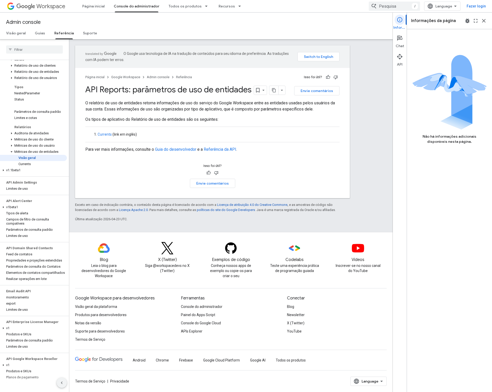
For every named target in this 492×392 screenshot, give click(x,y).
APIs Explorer (191, 331)
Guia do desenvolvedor (175, 149)
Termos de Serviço (90, 339)
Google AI (257, 360)
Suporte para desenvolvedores (100, 331)
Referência (64, 33)
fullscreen (476, 21)
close (484, 21)
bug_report (467, 21)
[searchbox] (34, 49)
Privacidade (119, 381)
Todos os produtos (185, 6)
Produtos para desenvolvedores (101, 315)
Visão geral (16, 33)
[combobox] (394, 6)
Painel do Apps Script (198, 315)
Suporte (90, 33)
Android (139, 360)
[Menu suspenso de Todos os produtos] (208, 6)
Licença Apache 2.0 (133, 210)
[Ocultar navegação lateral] (62, 383)
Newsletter (296, 315)
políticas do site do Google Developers (226, 210)
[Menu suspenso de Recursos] (241, 6)
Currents (105, 134)
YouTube (294, 331)
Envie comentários (317, 90)
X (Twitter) (295, 323)
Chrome (162, 360)
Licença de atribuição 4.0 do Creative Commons (252, 205)
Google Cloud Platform (221, 360)
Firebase (186, 360)
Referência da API (220, 149)
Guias (40, 33)
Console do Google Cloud (201, 323)
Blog (290, 307)
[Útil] (328, 77)
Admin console (23, 22)
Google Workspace (125, 77)
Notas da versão (88, 323)
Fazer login (476, 6)
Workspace (50, 6)
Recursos (227, 6)
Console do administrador (136, 6)
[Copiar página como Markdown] (274, 90)
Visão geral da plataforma (96, 307)
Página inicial (93, 6)
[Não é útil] (336, 77)
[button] (33, 66)
